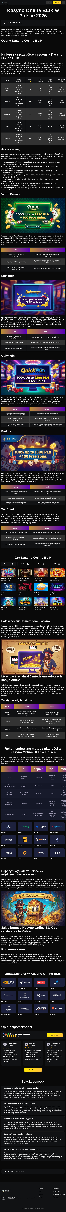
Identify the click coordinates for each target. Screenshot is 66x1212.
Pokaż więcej (33, 1069)
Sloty (56, 564)
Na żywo (23, 564)
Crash (40, 564)
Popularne (7, 564)
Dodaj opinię (54, 1035)
